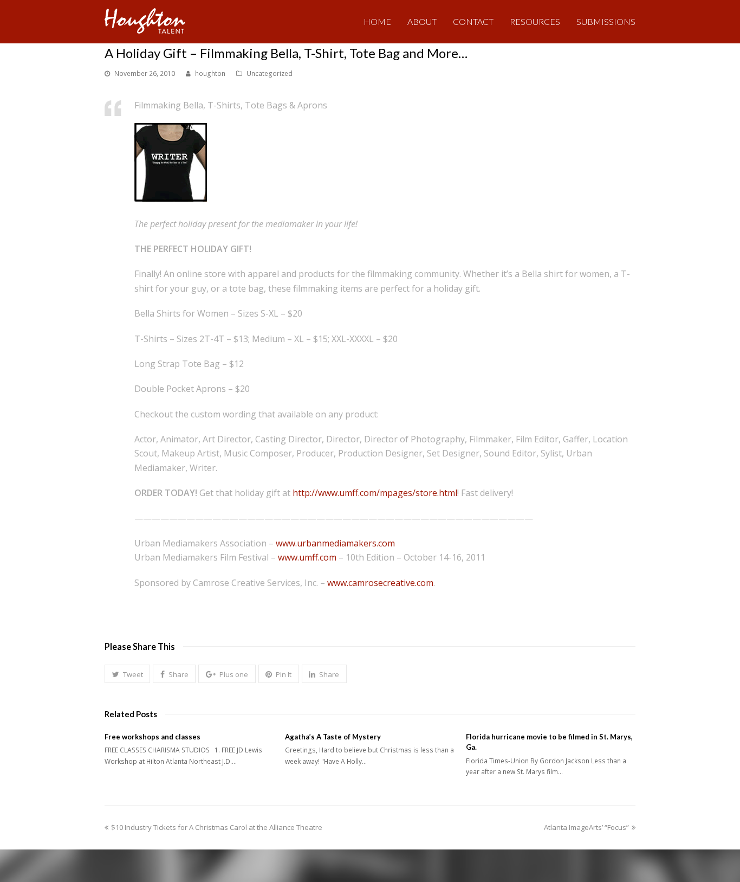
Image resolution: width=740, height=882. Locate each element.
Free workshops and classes (152, 736)
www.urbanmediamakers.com (335, 543)
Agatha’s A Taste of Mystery (333, 736)
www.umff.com (307, 557)
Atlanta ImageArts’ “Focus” (586, 827)
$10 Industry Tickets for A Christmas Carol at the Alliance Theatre (216, 827)
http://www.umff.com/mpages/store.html (375, 493)
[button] (127, 674)
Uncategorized (269, 73)
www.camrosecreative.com (380, 583)
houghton (210, 73)
